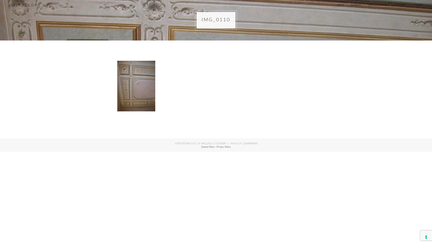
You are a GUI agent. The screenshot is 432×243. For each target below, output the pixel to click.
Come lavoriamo (377, 5)
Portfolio (399, 5)
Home (341, 5)
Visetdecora (24, 5)
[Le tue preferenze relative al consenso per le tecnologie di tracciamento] (426, 237)
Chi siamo (356, 5)
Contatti (418, 5)
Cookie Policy (208, 146)
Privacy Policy (224, 146)
